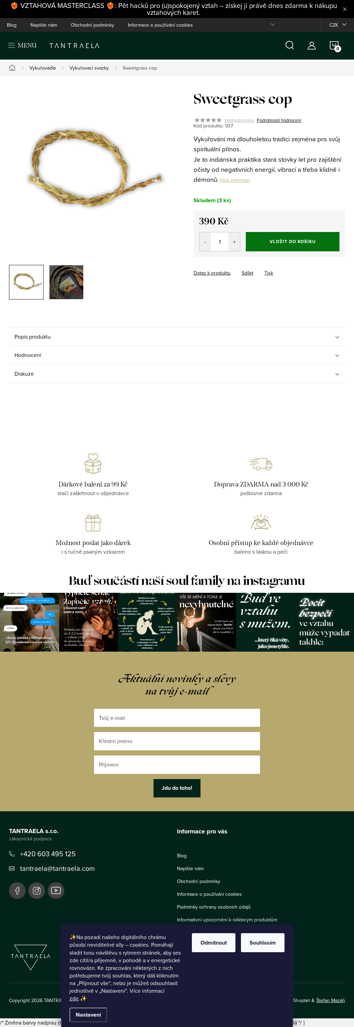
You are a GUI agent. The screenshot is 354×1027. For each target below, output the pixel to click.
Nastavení (88, 1015)
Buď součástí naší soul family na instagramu (187, 580)
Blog (12, 24)
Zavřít (232, 266)
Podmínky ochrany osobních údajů (214, 906)
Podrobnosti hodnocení (279, 120)
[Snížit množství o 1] (205, 241)
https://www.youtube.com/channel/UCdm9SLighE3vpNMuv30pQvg (56, 890)
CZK (333, 24)
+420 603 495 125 (48, 854)
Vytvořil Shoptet (293, 1000)
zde (73, 998)
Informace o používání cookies (160, 24)
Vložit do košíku (293, 241)
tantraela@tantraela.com (57, 868)
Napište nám (43, 24)
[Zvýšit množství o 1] (234, 241)
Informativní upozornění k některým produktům (227, 919)
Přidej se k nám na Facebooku (17, 890)
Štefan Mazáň (330, 1000)
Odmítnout (214, 943)
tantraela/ (36, 890)
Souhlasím (263, 943)
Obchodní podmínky (92, 24)
